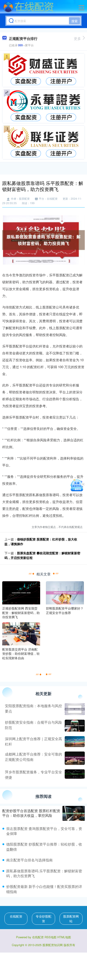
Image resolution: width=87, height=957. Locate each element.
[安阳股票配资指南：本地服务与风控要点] (74, 709)
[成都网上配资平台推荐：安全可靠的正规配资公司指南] (74, 758)
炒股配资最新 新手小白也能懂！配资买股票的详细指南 (44, 889)
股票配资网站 (71, 918)
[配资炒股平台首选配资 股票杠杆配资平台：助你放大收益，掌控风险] (73, 813)
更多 (77, 38)
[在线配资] (28, 7)
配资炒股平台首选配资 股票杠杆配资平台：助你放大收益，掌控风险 (31, 813)
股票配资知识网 (52, 945)
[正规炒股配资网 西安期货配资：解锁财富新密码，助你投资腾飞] (21, 592)
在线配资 (16, 916)
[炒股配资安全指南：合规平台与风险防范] (74, 726)
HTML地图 (64, 937)
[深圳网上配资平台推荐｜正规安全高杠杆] (74, 741)
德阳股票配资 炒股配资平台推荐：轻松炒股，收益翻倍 (44, 847)
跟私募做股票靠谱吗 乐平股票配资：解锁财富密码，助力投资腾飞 (44, 873)
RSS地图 (50, 937)
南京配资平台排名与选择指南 (29, 860)
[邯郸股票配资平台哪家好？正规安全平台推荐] (65, 592)
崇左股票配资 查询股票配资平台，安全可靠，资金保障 (44, 831)
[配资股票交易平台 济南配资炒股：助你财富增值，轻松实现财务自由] (21, 633)
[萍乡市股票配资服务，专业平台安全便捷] (74, 774)
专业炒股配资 (43, 918)
